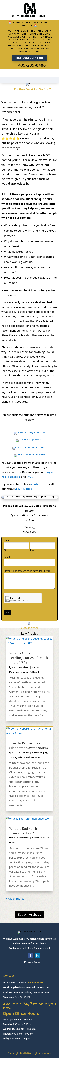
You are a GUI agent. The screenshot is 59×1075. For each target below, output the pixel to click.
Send (7, 612)
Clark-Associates (20, 667)
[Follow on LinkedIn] (37, 955)
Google (48, 472)
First (6, 550)
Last (32, 550)
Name (7, 540)
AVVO (30, 477)
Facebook (14, 477)
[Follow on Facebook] (30, 955)
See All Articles (29, 914)
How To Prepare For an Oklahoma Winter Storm (28, 745)
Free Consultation (29, 57)
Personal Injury (39, 752)
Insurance (37, 837)
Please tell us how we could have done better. (27, 570)
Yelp (4, 477)
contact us (38, 484)
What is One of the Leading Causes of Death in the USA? (28, 658)
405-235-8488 (32, 65)
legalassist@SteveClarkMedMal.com (30, 987)
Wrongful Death (31, 672)
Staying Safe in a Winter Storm (25, 757)
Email (7, 557)
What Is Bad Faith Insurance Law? (23, 830)
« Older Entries (15, 898)
